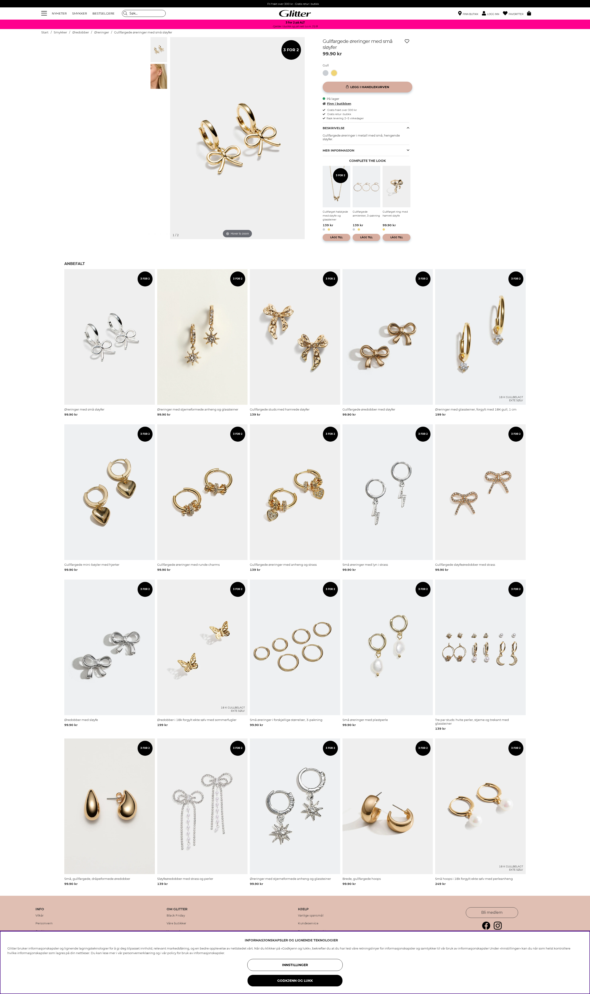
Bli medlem (492, 912)
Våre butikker (176, 923)
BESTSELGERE (103, 13)
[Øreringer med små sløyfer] (327, 73)
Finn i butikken (339, 103)
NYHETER (59, 13)
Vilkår (39, 915)
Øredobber (80, 32)
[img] (158, 49)
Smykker (60, 32)
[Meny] (44, 13)
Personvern (44, 923)
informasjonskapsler (209, 953)
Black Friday (176, 915)
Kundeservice (308, 923)
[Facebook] (486, 928)
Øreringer (101, 32)
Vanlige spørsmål (310, 915)
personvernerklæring (139, 953)
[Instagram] (497, 928)
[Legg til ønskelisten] (407, 41)
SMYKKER (79, 13)
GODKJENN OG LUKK (295, 981)
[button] (492, 13)
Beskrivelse (334, 128)
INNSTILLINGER (295, 965)
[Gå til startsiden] (295, 13)
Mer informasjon (338, 150)
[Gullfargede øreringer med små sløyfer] (335, 73)
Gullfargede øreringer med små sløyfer (143, 32)
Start (44, 32)
